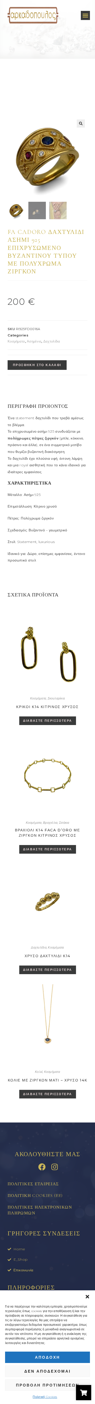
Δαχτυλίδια (51, 341)
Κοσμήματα (16, 341)
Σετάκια (64, 823)
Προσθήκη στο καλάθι (37, 365)
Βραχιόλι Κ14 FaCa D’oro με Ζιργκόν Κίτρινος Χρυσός (47, 833)
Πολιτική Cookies (45, 1397)
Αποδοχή (47, 1357)
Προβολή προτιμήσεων (47, 1385)
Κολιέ (39, 1072)
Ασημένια (34, 341)
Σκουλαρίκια (56, 698)
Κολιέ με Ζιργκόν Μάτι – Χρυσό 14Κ (47, 1080)
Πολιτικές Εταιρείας (33, 1184)
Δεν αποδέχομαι (47, 1371)
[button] (87, 1296)
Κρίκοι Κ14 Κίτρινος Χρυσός (47, 707)
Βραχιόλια (50, 823)
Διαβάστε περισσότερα (47, 721)
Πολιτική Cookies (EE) (35, 1195)
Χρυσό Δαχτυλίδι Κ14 (47, 956)
